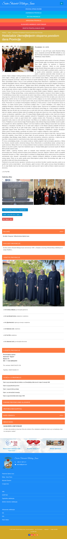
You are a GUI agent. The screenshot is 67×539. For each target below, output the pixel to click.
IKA (3, 513)
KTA (3, 516)
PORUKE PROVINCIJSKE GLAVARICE (16, 402)
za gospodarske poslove (12, 385)
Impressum (46, 529)
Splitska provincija (33, 17)
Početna (4, 32)
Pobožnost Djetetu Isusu (8, 473)
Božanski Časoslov (6, 480)
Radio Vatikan (5, 520)
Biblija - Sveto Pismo (7, 477)
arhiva (61, 231)
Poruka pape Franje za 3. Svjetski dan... (15, 210)
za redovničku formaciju (13, 392)
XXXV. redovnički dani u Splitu (12, 214)
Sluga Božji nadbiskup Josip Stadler (33, 24)
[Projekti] (33, 443)
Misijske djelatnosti (55, 448)
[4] (17, 192)
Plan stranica (39, 529)
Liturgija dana (5, 484)
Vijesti (9, 32)
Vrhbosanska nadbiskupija (8, 509)
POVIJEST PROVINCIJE (11, 243)
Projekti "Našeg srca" (33, 448)
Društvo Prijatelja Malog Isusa (33, 28)
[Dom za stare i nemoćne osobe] (11, 443)
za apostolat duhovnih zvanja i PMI (15, 395)
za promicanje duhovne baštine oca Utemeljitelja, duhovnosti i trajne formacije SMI (28, 382)
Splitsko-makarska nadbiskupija (9, 502)
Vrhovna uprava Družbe (33, 9)
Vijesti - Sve (8, 219)
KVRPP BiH (5, 495)
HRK (3, 491)
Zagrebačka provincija (33, 13)
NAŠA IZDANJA (9, 415)
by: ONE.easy (33, 531)
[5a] (49, 192)
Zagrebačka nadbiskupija (8, 498)
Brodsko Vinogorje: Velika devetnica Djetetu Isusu (16, 236)
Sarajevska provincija (33, 20)
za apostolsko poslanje (12, 389)
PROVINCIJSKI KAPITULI (12, 409)
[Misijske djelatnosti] (55, 443)
